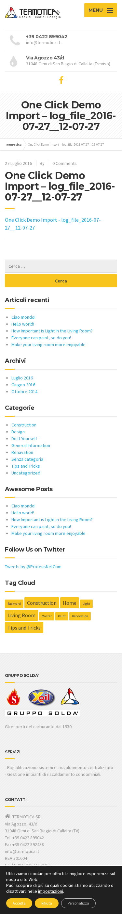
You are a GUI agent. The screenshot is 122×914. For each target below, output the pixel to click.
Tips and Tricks (25, 466)
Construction (23, 425)
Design (18, 432)
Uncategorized (25, 473)
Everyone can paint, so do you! (41, 338)
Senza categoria (27, 459)
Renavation (22, 452)
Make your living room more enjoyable (48, 344)
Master (47, 616)
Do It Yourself (24, 438)
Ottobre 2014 (24, 391)
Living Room (21, 615)
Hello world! (22, 324)
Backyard (14, 603)
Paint (62, 616)
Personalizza (78, 903)
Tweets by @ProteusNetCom (33, 566)
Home (69, 603)
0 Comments (64, 163)
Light (86, 603)
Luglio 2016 (22, 378)
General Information (30, 445)
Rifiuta (46, 903)
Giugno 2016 (23, 385)
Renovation (80, 616)
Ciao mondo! (23, 317)
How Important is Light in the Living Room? (52, 331)
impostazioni (50, 891)
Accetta (19, 903)
